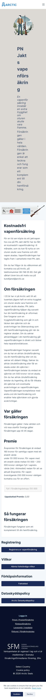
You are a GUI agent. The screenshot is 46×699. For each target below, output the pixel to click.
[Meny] (43, 4)
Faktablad (23, 583)
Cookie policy (23, 670)
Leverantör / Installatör (23, 627)
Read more (36, 688)
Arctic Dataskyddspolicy (23, 600)
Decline (30, 694)
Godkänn (16, 694)
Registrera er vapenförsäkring (23, 549)
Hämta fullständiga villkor (23, 566)
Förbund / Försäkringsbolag (23, 631)
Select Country (23, 666)
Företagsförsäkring (23, 624)
